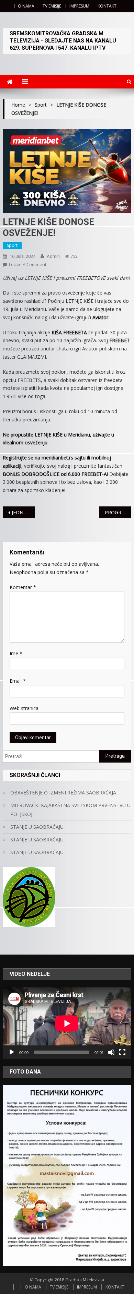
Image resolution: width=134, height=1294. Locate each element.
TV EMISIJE (52, 6)
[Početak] (11, 1052)
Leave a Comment (27, 264)
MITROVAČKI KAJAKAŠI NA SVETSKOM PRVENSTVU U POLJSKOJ (70, 809)
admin (53, 256)
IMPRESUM (79, 6)
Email (18, 681)
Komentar (23, 587)
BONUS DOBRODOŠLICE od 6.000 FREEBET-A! (55, 474)
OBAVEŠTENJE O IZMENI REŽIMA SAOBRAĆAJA (63, 792)
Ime (16, 653)
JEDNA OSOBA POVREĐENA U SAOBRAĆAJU (23, 512)
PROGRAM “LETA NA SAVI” (118, 512)
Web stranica (24, 708)
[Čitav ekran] (122, 1052)
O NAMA (26, 6)
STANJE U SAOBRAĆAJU (37, 827)
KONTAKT (107, 6)
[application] (67, 1023)
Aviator (100, 317)
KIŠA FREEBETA (69, 332)
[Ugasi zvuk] (111, 1052)
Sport (12, 245)
